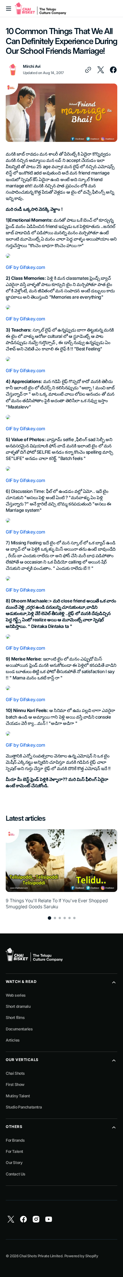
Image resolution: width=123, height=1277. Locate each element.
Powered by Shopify (81, 1256)
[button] (8, 8)
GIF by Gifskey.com (25, 267)
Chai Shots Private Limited (40, 1256)
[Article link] (61, 869)
